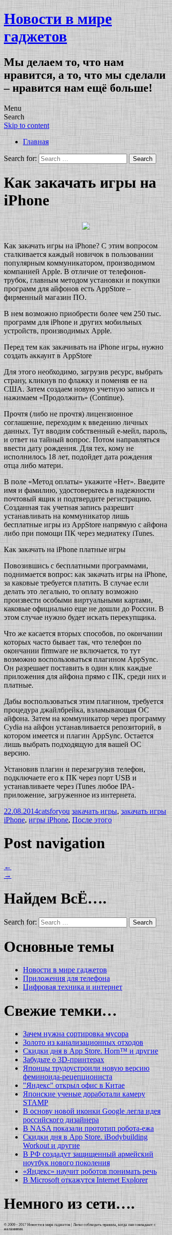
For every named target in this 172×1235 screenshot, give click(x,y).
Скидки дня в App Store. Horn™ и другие (90, 1051)
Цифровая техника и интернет (72, 987)
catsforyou (54, 811)
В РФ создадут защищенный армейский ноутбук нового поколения (88, 1158)
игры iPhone (48, 820)
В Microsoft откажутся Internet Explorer (85, 1180)
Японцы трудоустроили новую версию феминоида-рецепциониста (86, 1072)
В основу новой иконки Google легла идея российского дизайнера (92, 1115)
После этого (92, 820)
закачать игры (94, 811)
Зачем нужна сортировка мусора (76, 1034)
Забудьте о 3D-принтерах (63, 1059)
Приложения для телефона (66, 978)
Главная (36, 142)
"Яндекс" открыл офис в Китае (74, 1085)
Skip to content (26, 125)
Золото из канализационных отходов (83, 1042)
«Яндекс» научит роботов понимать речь (90, 1171)
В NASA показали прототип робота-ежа (88, 1128)
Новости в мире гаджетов (58, 27)
